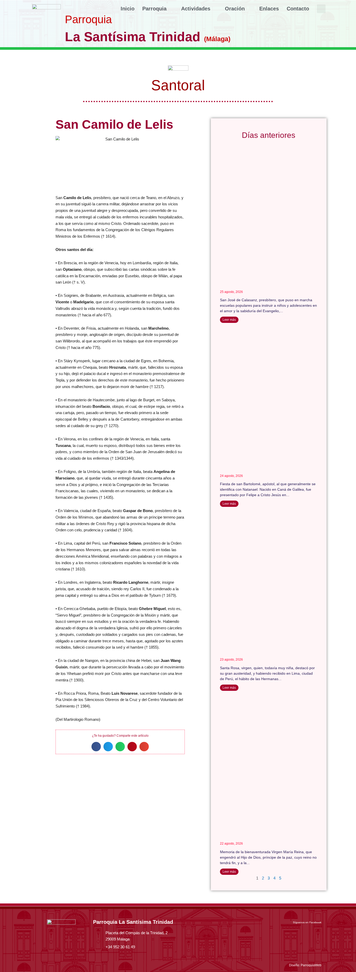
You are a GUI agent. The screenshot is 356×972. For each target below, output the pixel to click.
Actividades (195, 8)
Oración (235, 8)
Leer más (229, 320)
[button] (321, 8)
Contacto (298, 8)
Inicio (127, 8)
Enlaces (269, 8)
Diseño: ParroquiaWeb (305, 965)
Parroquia (154, 8)
